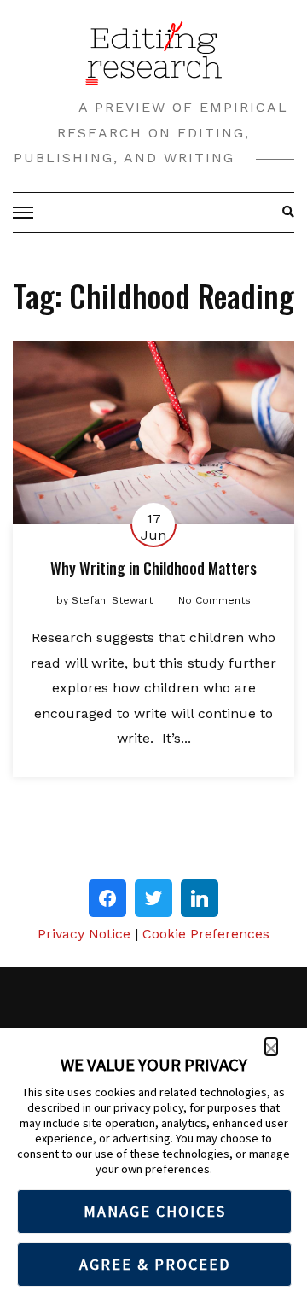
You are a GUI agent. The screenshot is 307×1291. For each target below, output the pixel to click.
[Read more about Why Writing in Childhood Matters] (153, 432)
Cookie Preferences (205, 934)
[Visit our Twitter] (153, 898)
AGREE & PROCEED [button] (154, 1264)
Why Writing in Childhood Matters (153, 568)
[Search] (283, 213)
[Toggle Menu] (25, 212)
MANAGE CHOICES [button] (155, 1211)
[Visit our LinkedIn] (200, 898)
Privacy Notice (84, 934)
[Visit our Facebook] (107, 898)
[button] (271, 1046)
